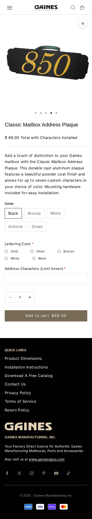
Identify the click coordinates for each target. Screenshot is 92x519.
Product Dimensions (23, 358)
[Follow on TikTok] (68, 473)
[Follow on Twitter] (19, 473)
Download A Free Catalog (29, 375)
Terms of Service (20, 401)
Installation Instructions (26, 367)
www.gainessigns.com (46, 459)
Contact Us (15, 384)
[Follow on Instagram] (31, 473)
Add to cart (46, 315)
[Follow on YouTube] (56, 473)
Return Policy (17, 410)
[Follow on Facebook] (7, 473)
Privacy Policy (18, 392)
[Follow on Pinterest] (44, 473)
